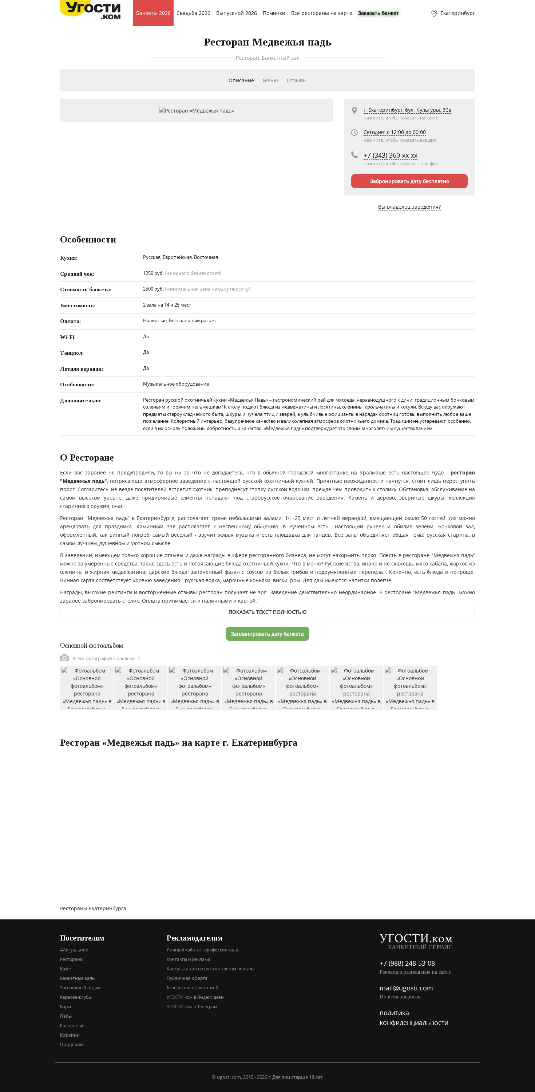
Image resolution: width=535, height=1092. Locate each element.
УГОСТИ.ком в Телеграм (192, 1006)
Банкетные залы (77, 978)
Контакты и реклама (188, 959)
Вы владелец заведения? (409, 206)
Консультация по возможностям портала (211, 968)
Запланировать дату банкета (267, 633)
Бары (65, 1006)
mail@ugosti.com (406, 987)
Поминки (274, 12)
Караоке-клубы (76, 997)
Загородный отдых (80, 987)
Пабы (66, 1016)
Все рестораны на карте (321, 12)
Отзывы (297, 80)
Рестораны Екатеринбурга (93, 908)
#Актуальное (74, 950)
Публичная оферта (187, 978)
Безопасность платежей (192, 987)
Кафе (65, 968)
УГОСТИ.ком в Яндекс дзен (195, 997)
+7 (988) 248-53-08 (407, 963)
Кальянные (72, 1025)
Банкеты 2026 (153, 12)
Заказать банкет (378, 12)
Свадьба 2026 (193, 12)
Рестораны (71, 959)
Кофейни (70, 1035)
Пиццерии (71, 1044)
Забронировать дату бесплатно (409, 181)
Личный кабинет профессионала (202, 950)
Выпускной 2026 (236, 12)
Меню (270, 80)
